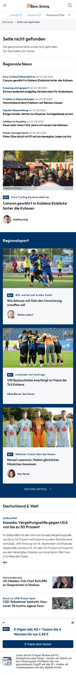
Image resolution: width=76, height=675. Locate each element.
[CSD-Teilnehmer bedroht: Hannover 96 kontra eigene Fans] (62, 603)
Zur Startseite (11, 51)
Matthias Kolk (20, 219)
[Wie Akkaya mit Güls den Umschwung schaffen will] (38, 268)
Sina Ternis (28, 394)
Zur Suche (28, 51)
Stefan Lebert (25, 315)
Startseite (7, 22)
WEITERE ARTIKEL (35, 489)
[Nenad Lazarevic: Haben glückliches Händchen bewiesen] (38, 427)
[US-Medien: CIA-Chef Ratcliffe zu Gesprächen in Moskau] (62, 582)
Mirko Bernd (14, 394)
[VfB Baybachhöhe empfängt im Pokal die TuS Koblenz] (38, 347)
